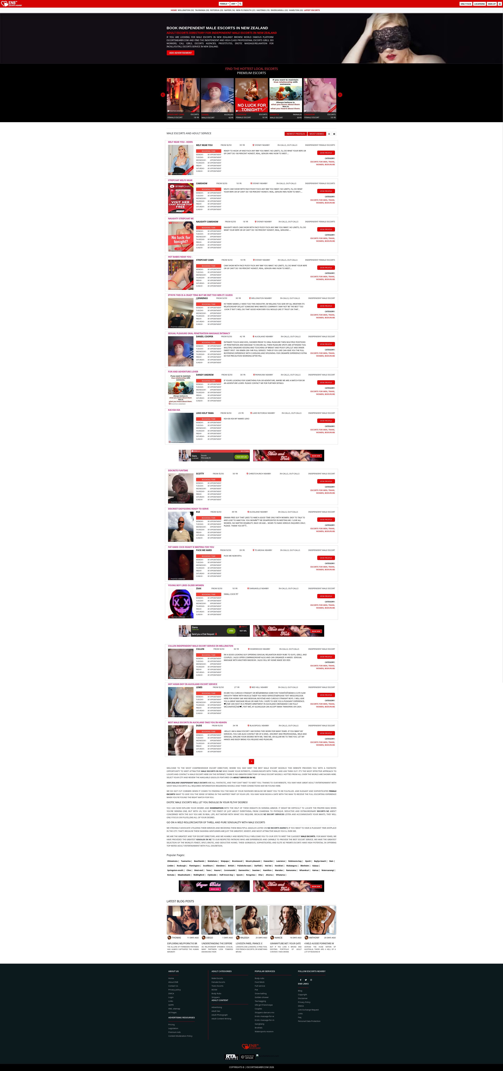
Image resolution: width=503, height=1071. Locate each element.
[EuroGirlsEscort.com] (268, 1057)
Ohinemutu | (173, 861)
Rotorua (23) (216, 10)
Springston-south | (176, 870)
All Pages (172, 1012)
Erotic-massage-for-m (264, 1020)
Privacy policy (174, 989)
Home (174, 10)
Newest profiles (296, 133)
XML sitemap (174, 1008)
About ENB (173, 982)
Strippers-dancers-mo (264, 1012)
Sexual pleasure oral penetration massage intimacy (199, 333)
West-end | (199, 870)
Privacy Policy (304, 1002)
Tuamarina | (186, 861)
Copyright (302, 994)
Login (170, 997)
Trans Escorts (217, 985)
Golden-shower (262, 997)
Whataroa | (281, 875)
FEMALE (223, 3)
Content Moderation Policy (180, 1036)
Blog (300, 990)
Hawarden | (269, 861)
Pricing (171, 1024)
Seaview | (256, 870)
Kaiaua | (316, 865)
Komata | (171, 875)
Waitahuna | (213, 861)
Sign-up (492, 4)
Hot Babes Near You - (180, 256)
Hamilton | (268, 870)
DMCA (171, 993)
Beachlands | (200, 861)
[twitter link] (300, 979)
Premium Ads (174, 1032)
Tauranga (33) (202, 10)
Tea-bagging (260, 1001)
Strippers (216, 997)
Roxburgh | (182, 865)
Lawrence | (281, 861)
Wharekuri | (305, 870)
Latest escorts (312, 10)
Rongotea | (251, 875)
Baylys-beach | (320, 861)
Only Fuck (466, 4)
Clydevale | (212, 875)
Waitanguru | (292, 865)
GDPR (171, 1004)
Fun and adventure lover (183, 371)
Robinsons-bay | (295, 861)
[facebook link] (305, 979)
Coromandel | (230, 870)
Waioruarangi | (328, 870)
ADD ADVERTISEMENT (180, 52)
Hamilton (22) (296, 10)
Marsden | (279, 870)
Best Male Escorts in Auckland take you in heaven (197, 722)
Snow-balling (261, 993)
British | (232, 865)
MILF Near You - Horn (180, 142)
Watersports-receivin (264, 1031)
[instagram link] (311, 979)
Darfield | (258, 865)
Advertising (217, 1007)
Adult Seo (216, 1011)
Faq (299, 1017)
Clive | (189, 870)
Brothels (258, 1027)
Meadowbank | (185, 875)
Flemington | (195, 865)
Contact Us (173, 985)
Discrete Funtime (178, 470)
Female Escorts (218, 982)
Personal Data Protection (309, 1021)
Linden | (171, 865)
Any (233, 3)
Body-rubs (259, 978)
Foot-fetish (259, 982)
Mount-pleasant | (254, 861)
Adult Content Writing (221, 1018)
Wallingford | (199, 875)
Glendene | (221, 865)
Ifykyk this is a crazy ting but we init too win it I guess (200, 295)
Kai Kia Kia (174, 409)
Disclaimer (303, 998)
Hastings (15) (263, 10)
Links (170, 1001)
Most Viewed (317, 133)
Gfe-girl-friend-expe (264, 1004)
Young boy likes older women (186, 585)
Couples (258, 1008)
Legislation (173, 1028)
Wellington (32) (186, 10)
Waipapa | (225, 861)
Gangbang (259, 1023)
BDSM (214, 989)
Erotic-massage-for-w (264, 1016)
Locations (479, 4)
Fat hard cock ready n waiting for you (191, 547)
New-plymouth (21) (245, 10)
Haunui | (218, 870)
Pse (256, 989)
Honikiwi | (280, 865)
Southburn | (208, 865)
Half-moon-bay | (227, 875)
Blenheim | (305, 865)
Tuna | (209, 870)
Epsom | (240, 875)
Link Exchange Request (308, 1009)
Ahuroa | (270, 875)
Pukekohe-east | (245, 865)
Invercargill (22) (279, 10)
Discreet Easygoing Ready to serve (188, 508)
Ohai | (261, 875)
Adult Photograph (220, 1014)
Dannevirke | (244, 870)
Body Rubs (216, 993)
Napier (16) (229, 10)
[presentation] (163, 95)
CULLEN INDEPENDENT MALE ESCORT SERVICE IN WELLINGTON (200, 645)
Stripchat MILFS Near (180, 180)
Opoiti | (308, 861)
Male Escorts (217, 978)
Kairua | (316, 870)
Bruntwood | (238, 861)
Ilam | (332, 861)
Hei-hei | (269, 865)
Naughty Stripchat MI (180, 218)
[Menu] (500, 4)
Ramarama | (292, 870)
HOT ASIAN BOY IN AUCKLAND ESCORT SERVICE (192, 684)
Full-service (260, 985)
